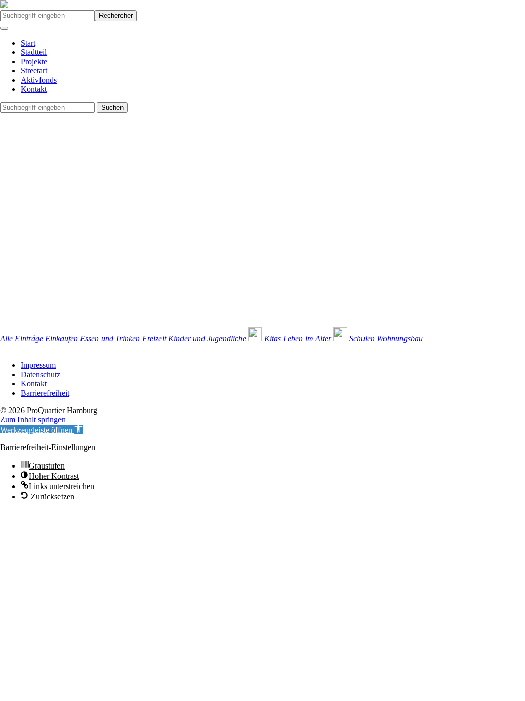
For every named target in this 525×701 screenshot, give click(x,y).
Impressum (38, 365)
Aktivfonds (39, 79)
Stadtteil (34, 52)
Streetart (34, 70)
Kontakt (34, 89)
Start (28, 42)
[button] (41, 429)
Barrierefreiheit (45, 392)
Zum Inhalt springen (33, 419)
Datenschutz (40, 374)
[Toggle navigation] (4, 28)
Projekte (34, 61)
